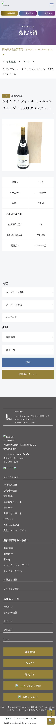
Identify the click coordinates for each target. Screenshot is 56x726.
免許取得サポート (12, 502)
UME (6, 639)
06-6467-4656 (18, 453)
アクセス (8, 621)
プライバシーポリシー (26, 718)
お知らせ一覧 (11, 599)
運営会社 (8, 630)
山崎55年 (8, 554)
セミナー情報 (10, 612)
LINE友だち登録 (30, 686)
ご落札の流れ (10, 490)
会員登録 (11, 13)
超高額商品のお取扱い (16, 540)
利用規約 (30, 709)
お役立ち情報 (10, 579)
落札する (48, 13)
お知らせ (8, 607)
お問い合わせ (30, 697)
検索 (28, 362)
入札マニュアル (11, 524)
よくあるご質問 (11, 588)
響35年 (7, 559)
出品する (30, 13)
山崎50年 (8, 548)
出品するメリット (12, 513)
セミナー (8, 508)
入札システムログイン (14, 530)
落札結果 (8, 496)
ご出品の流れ (10, 485)
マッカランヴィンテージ (16, 565)
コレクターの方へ (12, 571)
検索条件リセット (28, 374)
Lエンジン (8, 519)
